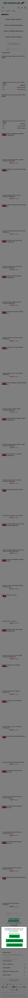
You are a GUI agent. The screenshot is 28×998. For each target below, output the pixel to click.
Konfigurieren (14, 936)
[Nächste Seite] (20, 49)
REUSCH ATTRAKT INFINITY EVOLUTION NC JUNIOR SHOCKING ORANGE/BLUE (13, 550)
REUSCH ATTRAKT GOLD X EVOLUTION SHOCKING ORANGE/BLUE (12, 267)
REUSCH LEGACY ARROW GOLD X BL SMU (13, 515)
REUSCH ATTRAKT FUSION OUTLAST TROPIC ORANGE (14, 83)
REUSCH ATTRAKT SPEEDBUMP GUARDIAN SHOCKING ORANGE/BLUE (13, 160)
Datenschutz (11, 933)
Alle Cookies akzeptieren (14, 945)
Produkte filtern (15, 44)
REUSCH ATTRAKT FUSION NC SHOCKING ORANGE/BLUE (13, 338)
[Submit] (23, 957)
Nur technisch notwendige (14, 940)
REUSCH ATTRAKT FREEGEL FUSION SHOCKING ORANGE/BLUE (14, 231)
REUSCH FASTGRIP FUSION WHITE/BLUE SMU (13, 762)
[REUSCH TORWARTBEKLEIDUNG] (14, 25)
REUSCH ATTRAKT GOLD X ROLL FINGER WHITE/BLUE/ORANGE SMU (12, 656)
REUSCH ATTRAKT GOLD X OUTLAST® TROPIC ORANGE (14, 121)
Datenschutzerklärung (7, 960)
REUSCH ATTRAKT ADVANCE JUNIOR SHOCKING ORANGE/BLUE (11, 409)
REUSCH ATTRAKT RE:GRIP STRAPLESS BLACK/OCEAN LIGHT (12, 833)
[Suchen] (18, 7)
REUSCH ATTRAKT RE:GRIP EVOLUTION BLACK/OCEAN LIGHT (12, 797)
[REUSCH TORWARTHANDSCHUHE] (14, 31)
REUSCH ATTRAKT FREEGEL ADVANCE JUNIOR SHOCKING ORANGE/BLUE (14, 445)
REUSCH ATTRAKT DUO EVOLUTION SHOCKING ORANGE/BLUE (11, 196)
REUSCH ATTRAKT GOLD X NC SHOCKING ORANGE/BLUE (13, 374)
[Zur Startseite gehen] (14, 3)
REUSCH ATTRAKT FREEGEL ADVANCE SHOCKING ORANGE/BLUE (12, 302)
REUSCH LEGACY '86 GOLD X (10, 621)
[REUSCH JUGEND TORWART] (14, 19)
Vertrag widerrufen (14, 980)
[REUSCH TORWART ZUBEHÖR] (14, 37)
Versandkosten (23, 995)
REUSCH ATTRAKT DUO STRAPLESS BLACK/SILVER (11, 691)
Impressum (17, 933)
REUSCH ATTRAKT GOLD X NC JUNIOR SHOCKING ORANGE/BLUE (12, 480)
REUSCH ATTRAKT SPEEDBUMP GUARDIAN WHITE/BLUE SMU (13, 586)
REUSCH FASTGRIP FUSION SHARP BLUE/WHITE (11, 904)
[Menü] (2, 7)
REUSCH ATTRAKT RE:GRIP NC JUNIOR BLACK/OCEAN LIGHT (12, 868)
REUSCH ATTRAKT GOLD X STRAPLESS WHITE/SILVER (12, 727)
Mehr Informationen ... (14, 931)
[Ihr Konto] (21, 7)
